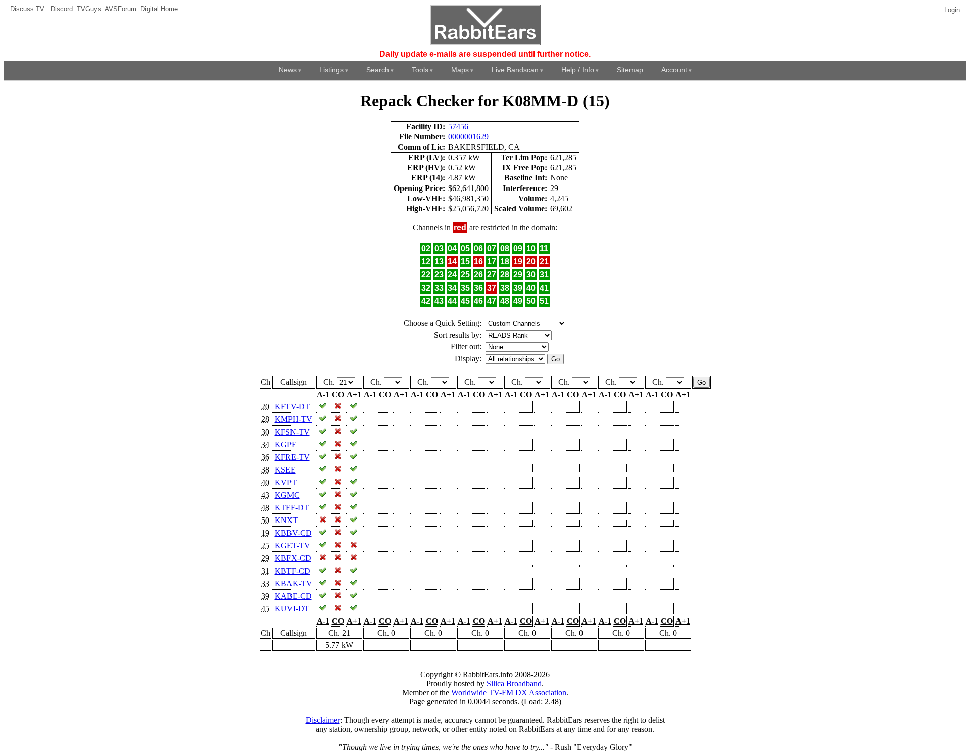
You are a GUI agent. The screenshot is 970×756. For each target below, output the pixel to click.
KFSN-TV (292, 432)
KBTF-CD (292, 570)
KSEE (285, 469)
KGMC (287, 495)
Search (377, 70)
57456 (458, 126)
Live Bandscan (515, 70)
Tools (420, 70)
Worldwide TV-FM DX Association (508, 692)
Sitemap (630, 70)
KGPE (286, 444)
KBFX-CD (293, 558)
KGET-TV (292, 545)
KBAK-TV (293, 583)
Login (952, 10)
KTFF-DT (292, 507)
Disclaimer (323, 720)
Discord (62, 9)
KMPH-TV (293, 419)
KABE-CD (293, 596)
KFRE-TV (292, 457)
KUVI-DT (292, 608)
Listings (331, 70)
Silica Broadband (514, 683)
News (288, 70)
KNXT (286, 520)
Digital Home (159, 9)
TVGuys (89, 9)
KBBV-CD (293, 533)
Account (674, 70)
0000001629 (468, 136)
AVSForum (120, 9)
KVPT (286, 482)
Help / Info (577, 70)
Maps (460, 70)
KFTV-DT (292, 406)
